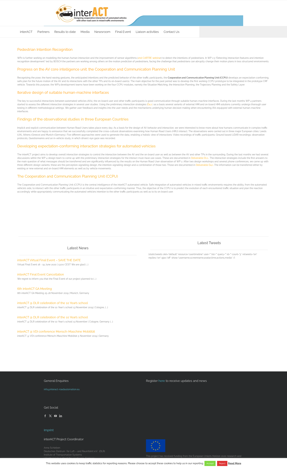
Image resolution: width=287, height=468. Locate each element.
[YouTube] (55, 416)
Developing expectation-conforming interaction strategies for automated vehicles (86, 146)
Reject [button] (222, 463)
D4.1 (149, 104)
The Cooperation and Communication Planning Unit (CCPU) (67, 176)
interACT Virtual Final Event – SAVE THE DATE (49, 260)
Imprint (49, 430)
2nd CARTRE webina (149, 58)
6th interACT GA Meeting (34, 288)
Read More (234, 463)
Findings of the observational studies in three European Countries (73, 119)
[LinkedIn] (60, 416)
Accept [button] (210, 463)
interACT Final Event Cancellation (40, 274)
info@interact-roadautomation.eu (62, 389)
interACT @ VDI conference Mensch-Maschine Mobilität (56, 331)
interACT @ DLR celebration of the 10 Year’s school (52, 303)
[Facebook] (45, 416)
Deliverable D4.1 (204, 165)
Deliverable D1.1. (200, 158)
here (161, 381)
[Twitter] (50, 416)
